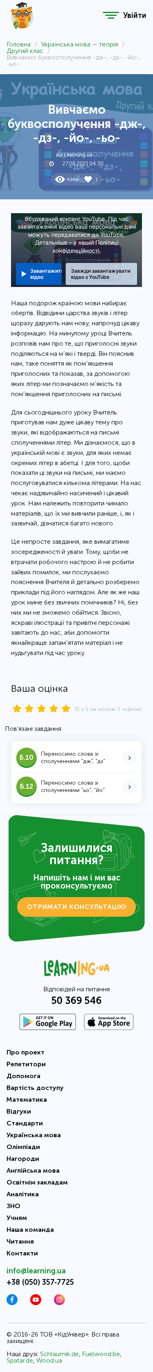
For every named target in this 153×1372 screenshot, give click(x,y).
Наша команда (30, 1229)
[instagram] (59, 1303)
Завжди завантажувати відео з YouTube (100, 274)
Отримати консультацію (76, 907)
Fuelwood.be (101, 1354)
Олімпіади (23, 1147)
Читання (20, 1241)
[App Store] (108, 1022)
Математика (27, 1099)
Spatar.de (20, 1360)
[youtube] (35, 1303)
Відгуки (19, 1111)
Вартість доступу (35, 1088)
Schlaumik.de (59, 1354)
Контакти (22, 1253)
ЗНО (13, 1206)
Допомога (23, 1076)
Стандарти (25, 1123)
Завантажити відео (46, 274)
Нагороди (23, 1158)
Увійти (134, 15)
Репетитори (26, 1064)
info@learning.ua (36, 1271)
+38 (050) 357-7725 (40, 1282)
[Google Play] (48, 1022)
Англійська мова (33, 1170)
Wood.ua (49, 1360)
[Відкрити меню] (111, 15)
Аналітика (23, 1194)
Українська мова (34, 1135)
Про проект (25, 1052)
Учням (17, 1218)
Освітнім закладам (37, 1182)
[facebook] (12, 1303)
